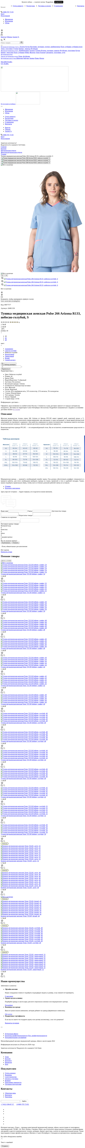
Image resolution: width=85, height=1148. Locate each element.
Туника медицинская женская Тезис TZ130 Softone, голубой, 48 (23, 741)
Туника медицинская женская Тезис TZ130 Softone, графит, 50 (23, 611)
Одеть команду (18, 6)
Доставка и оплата (44, 6)
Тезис (7, 1057)
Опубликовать (6, 543)
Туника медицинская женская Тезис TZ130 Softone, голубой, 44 (23, 760)
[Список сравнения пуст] (2, 33)
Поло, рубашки (19, 52)
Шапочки (19, 58)
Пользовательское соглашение (15, 1037)
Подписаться (6, 369)
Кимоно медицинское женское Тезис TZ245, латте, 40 (20, 887)
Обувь (7, 23)
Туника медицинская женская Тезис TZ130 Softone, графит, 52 (23, 593)
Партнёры (8, 1097)
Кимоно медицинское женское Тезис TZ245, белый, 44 (20, 916)
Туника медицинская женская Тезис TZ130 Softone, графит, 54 (23, 574)
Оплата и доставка (11, 1079)
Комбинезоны (24, 50)
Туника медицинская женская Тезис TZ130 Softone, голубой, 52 (23, 816)
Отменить (16, 543)
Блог (6, 1064)
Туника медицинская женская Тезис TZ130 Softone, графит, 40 (23, 704)
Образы (7, 129)
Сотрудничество (11, 1077)
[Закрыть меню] (1, 45)
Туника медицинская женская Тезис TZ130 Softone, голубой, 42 (23, 797)
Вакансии (8, 1062)
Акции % (8, 131)
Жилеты (32, 52)
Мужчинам (9, 21)
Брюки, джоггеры (7, 52)
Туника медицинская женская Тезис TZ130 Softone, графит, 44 (23, 667)
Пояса (37, 58)
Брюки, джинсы (24, 49)
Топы (38, 52)
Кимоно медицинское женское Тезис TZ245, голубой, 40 (21, 943)
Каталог (3, 7)
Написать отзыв (6, 552)
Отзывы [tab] (8, 486)
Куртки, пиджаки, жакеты (50, 50)
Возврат (8, 1080)
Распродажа (30, 6)
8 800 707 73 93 (8, 12)
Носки (41, 58)
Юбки (27, 52)
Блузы (27, 47)
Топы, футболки (24, 56)
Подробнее (9, 1005)
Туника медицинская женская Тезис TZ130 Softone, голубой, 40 (23, 723)
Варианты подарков (12, 1023)
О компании (58, 6)
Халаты (22, 47)
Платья (42, 52)
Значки (31, 58)
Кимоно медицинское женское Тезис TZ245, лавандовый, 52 (22, 969)
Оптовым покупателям (13, 1084)
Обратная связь (10, 1093)
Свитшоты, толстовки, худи (55, 52)
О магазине (9, 996)
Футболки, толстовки (67, 50)
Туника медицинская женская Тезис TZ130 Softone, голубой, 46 (23, 778)
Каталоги (8, 1060)
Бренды (7, 127)
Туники (16, 49)
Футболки (34, 49)
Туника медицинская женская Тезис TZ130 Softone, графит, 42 (23, 685)
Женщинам (9, 19)
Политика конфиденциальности (16, 1036)
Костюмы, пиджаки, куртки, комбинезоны (45, 47)
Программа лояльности (13, 1082)
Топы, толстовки (7, 49)
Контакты (80, 6)
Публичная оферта (11, 1034)
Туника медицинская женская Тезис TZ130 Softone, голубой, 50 (23, 834)
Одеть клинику (10, 1073)
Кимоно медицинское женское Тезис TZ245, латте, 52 (20, 861)
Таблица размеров (10, 364)
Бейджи (26, 58)
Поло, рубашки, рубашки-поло (71, 47)
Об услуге (8, 1014)
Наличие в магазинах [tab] (12, 488)
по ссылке (16, 409)
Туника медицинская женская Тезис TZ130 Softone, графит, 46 (23, 648)
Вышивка (8, 1075)
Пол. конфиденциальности (37, 1036)
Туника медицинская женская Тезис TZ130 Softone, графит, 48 (23, 630)
